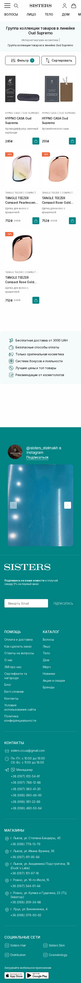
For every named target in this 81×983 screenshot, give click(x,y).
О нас (8, 660)
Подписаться (37, 457)
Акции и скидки (54, 680)
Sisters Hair (18, 945)
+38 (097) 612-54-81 (25, 776)
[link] (74, 6)
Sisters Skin (57, 945)
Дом (46, 660)
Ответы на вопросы (19, 653)
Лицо (46, 646)
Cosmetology (58, 955)
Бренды (48, 687)
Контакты (11, 698)
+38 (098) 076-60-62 (25, 915)
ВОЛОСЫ (11, 14)
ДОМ (66, 14)
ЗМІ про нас (12, 667)
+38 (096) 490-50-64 (26, 808)
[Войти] (65, 6)
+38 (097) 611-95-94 (25, 857)
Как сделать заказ (18, 646)
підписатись (63, 603)
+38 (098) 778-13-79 (25, 844)
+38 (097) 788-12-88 (26, 782)
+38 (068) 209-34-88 (25, 902)
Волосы (48, 639)
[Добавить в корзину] (35, 141)
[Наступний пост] (67, 505)
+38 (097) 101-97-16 (24, 873)
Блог (7, 684)
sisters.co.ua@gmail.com (28, 750)
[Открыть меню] (7, 6)
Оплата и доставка (18, 639)
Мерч (47, 667)
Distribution (18, 955)
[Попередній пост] (13, 505)
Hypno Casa (12, 113)
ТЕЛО (49, 14)
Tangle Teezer (13, 192)
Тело (46, 653)
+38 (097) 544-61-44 (25, 886)
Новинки (49, 673)
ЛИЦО (31, 14)
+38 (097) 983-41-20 (26, 789)
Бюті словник (14, 691)
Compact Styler (32, 192)
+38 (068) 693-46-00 (26, 795)
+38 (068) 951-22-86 (25, 802)
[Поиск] (16, 6)
